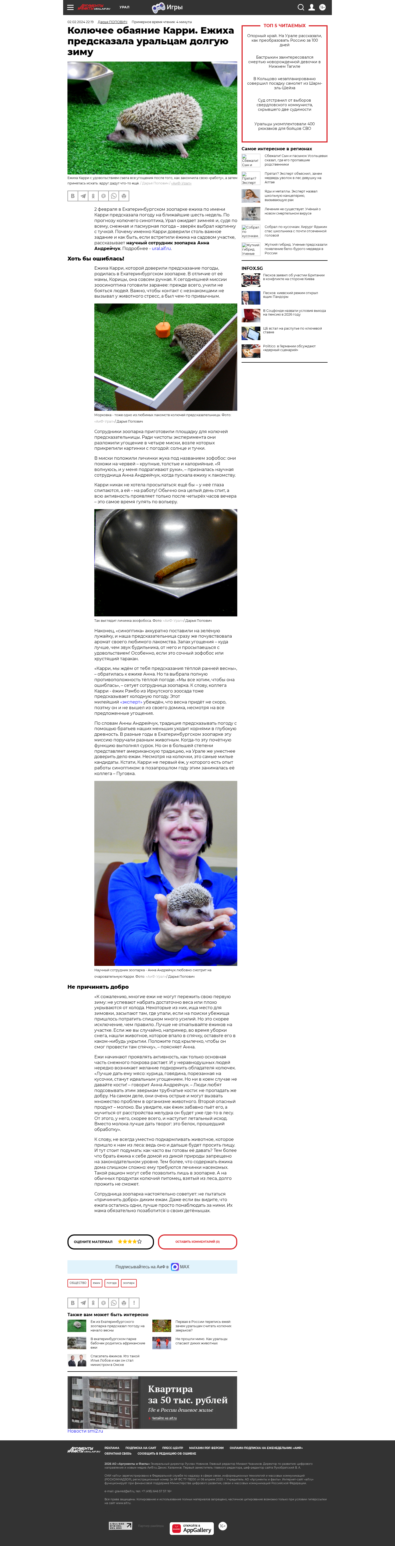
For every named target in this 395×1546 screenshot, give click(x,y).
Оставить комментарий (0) (197, 1242)
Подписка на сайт (140, 1448)
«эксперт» (131, 702)
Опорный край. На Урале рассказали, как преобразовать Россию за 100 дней (284, 40)
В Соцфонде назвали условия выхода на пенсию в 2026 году (294, 312)
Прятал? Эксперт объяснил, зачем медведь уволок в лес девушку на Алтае (293, 178)
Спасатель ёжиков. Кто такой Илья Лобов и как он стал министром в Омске (115, 1360)
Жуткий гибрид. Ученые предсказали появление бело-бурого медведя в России (296, 248)
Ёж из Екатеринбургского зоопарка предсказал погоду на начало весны (118, 1326)
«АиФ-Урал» (181, 183)
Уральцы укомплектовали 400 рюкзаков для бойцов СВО (284, 126)
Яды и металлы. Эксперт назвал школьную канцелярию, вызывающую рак (291, 195)
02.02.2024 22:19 (80, 22)
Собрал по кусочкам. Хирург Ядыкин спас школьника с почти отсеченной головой (296, 231)
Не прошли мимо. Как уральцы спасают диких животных (201, 1341)
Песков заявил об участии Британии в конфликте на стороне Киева (294, 277)
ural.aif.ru (161, 248)
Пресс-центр (172, 1448)
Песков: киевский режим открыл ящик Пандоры (290, 295)
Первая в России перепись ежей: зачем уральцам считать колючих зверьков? (203, 1326)
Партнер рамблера (151, 1525)
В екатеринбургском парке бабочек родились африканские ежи (118, 1343)
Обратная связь (118, 1453)
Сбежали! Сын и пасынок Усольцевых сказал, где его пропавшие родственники (296, 160)
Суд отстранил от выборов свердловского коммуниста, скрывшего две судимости (285, 105)
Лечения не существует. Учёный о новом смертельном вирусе (293, 211)
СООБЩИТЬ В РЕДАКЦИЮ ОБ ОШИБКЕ (167, 1453)
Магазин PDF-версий (206, 1448)
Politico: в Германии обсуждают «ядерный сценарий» (289, 348)
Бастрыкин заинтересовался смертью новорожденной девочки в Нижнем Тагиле (284, 62)
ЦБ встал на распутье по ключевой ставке (292, 330)
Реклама (112, 1448)
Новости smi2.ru (85, 1431)
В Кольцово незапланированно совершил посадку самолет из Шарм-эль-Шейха (284, 83)
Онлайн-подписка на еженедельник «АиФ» (266, 1448)
